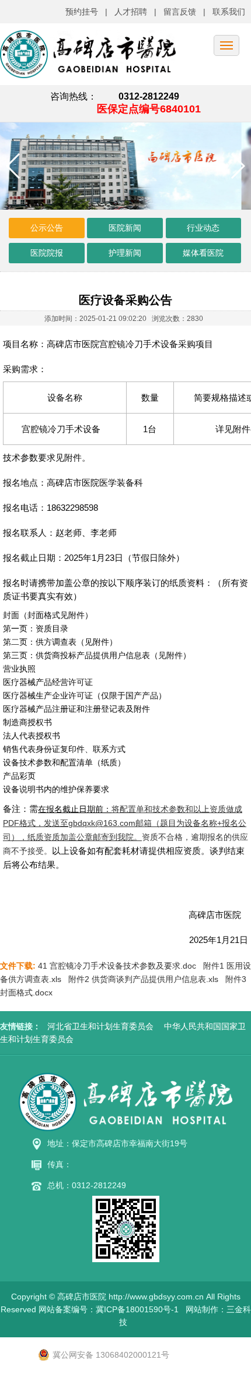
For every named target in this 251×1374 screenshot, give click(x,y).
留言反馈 (179, 11)
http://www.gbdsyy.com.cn (156, 1296)
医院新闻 (125, 227)
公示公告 (46, 227)
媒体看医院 (203, 252)
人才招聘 (130, 11)
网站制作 (202, 1309)
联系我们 (228, 11)
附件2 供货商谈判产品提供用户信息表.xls (143, 979)
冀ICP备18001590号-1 (137, 1309)
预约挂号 (81, 11)
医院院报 (46, 252)
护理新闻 (125, 252)
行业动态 (203, 227)
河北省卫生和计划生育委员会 (100, 1026)
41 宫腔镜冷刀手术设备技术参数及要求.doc (117, 965)
